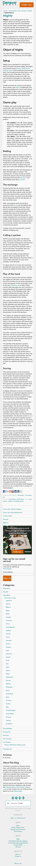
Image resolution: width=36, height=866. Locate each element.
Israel (7, 660)
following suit (15, 285)
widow (17, 87)
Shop (18, 825)
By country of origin (25, 11)
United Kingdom (11, 710)
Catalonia (9, 620)
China (8, 624)
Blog (18, 839)
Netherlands (9, 677)
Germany (8, 640)
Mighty (8, 15)
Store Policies (18, 831)
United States (10, 713)
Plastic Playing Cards (18, 827)
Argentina (9, 600)
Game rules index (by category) (12, 509)
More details (7, 569)
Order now (27, 5)
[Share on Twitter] (7, 491)
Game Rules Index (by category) (18, 841)
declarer (23, 177)
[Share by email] (21, 491)
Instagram (19, 798)
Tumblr (23, 798)
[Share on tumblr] (18, 491)
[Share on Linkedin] (15, 491)
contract (22, 179)
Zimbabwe (9, 723)
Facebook (16, 798)
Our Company (7, 739)
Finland (8, 634)
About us (18, 854)
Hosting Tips (6, 732)
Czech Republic (10, 627)
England (8, 630)
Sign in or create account (18, 818)
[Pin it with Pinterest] (12, 491)
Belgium (8, 607)
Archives (7, 757)
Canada (8, 617)
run (17, 467)
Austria (8, 604)
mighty (10, 501)
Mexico (8, 670)
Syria (7, 707)
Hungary (8, 647)
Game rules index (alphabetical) (12, 512)
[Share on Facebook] (4, 491)
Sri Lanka (8, 700)
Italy (7, 664)
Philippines (9, 687)
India (7, 650)
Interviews (6, 735)
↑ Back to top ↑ (18, 863)
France (8, 637)
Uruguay (8, 717)
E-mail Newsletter (12, 798)
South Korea (20, 499)
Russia (8, 690)
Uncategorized (7, 749)
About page (18, 791)
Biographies (6, 588)
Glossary (5, 519)
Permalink (21, 495)
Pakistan (8, 683)
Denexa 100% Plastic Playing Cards (15, 745)
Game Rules (13, 11)
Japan (8, 667)
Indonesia (9, 654)
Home (5, 11)
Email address (8, 572)
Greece (8, 644)
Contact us (18, 856)
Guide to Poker (7, 516)
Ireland (8, 657)
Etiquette (5, 592)
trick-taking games (18, 501)
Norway (8, 680)
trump (16, 205)
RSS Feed (5, 523)
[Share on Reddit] (10, 491)
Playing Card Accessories (18, 829)
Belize (7, 610)
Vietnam (8, 720)
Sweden (8, 703)
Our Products (7, 742)
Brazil (7, 614)
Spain (7, 697)
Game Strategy (7, 728)
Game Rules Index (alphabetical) (18, 843)
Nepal (8, 673)
